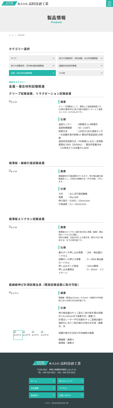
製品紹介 (35, 395)
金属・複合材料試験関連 (21, 73)
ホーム (34, 380)
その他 (62, 73)
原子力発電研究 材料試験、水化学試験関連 (78, 58)
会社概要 (35, 388)
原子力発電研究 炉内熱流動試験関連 (27, 65)
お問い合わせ (65, 395)
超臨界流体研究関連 (67, 65)
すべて (14, 58)
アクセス (63, 388)
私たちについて (66, 380)
